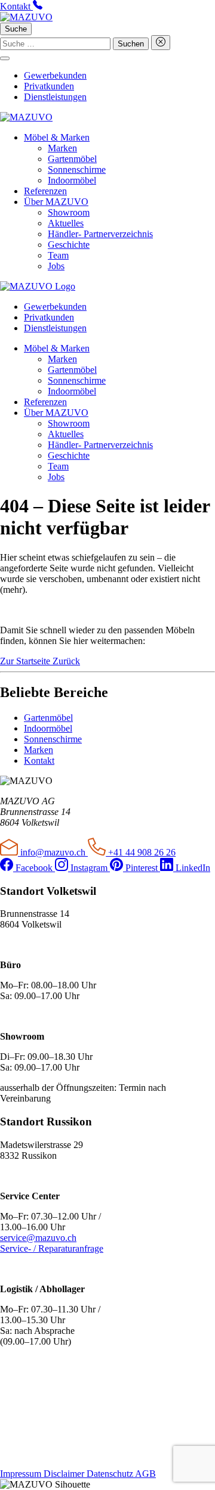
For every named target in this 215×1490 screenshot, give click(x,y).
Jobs (56, 266)
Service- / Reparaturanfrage (51, 1248)
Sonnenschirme (77, 169)
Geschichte (69, 244)
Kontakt (39, 760)
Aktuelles (66, 223)
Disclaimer (65, 1474)
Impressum (22, 1474)
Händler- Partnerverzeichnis (100, 234)
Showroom (69, 212)
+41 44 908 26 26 (141, 852)
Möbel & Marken (57, 137)
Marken (62, 148)
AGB (145, 1474)
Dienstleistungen (55, 97)
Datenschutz (111, 1474)
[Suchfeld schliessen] (160, 42)
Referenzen (45, 191)
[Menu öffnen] (5, 58)
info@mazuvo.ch (53, 852)
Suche (16, 28)
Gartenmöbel (72, 159)
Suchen (131, 43)
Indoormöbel (72, 180)
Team (58, 255)
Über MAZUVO (56, 202)
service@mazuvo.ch (38, 1238)
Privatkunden (49, 86)
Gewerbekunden (55, 75)
